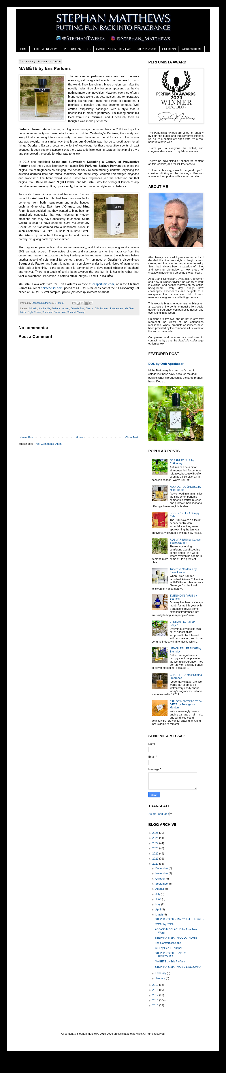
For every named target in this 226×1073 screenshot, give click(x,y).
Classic (90, 308)
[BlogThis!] (78, 303)
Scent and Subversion (54, 312)
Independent (116, 308)
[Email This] (74, 303)
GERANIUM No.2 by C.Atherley (182, 462)
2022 (155, 853)
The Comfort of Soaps (168, 943)
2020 (155, 863)
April (158, 909)
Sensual (71, 312)
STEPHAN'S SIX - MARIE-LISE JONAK (178, 966)
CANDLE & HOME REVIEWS (113, 49)
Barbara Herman (60, 308)
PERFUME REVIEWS (45, 49)
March (159, 914)
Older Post (131, 437)
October (160, 878)
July (158, 894)
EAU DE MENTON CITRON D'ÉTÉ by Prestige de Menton (186, 704)
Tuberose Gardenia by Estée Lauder (183, 571)
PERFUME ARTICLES (77, 49)
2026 (155, 832)
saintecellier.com (51, 288)
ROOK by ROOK (165, 924)
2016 (155, 1000)
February (161, 973)
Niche (23, 312)
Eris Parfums (102, 308)
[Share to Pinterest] (91, 303)
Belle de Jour (77, 308)
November (162, 873)
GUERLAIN (169, 49)
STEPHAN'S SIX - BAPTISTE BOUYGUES (172, 955)
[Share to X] (82, 303)
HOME (23, 49)
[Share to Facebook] (86, 303)
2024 (155, 843)
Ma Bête (129, 308)
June (158, 899)
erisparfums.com (103, 284)
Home (79, 437)
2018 (155, 989)
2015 (155, 1005)
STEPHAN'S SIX (146, 49)
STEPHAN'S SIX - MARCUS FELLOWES (179, 919)
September (162, 883)
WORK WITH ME (192, 49)
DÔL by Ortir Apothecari (166, 363)
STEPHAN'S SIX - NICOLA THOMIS (176, 937)
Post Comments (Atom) (48, 443)
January (160, 978)
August (159, 888)
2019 (155, 984)
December (162, 868)
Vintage (81, 312)
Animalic (32, 308)
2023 (155, 848)
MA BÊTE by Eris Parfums (170, 961)
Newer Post (27, 437)
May (158, 904)
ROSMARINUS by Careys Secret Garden (185, 541)
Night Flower (34, 312)
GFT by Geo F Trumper (168, 948)
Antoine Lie (44, 308)
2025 (155, 837)
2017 (155, 995)
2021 (155, 858)
